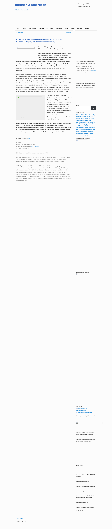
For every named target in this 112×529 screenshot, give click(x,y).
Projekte (24, 28)
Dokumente (59, 28)
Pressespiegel (88, 412)
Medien (72, 28)
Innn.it (77, 89)
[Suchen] (93, 108)
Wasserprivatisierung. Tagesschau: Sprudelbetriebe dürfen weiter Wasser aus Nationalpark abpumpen (85, 129)
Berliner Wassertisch (30, 4)
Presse (66, 28)
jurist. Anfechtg (32, 28)
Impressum (20, 518)
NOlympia (41, 28)
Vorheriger (19, 32)
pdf (29, 138)
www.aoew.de (35, 146)
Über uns (87, 28)
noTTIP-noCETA (50, 28)
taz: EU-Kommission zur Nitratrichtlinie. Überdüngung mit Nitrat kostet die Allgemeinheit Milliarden (86, 124)
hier (79, 87)
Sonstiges (79, 28)
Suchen (78, 105)
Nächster (69, 32)
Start (18, 28)
